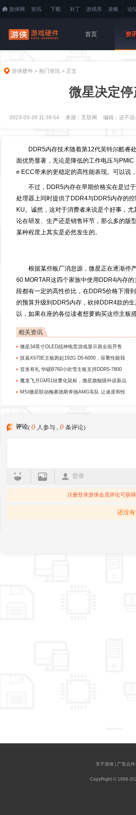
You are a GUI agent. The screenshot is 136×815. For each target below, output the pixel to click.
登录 (78, 476)
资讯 (36, 9)
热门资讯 (49, 71)
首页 (91, 34)
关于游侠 (105, 764)
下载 (55, 9)
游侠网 (17, 9)
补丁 (75, 9)
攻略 (113, 9)
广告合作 (126, 764)
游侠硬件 (22, 71)
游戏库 (94, 9)
